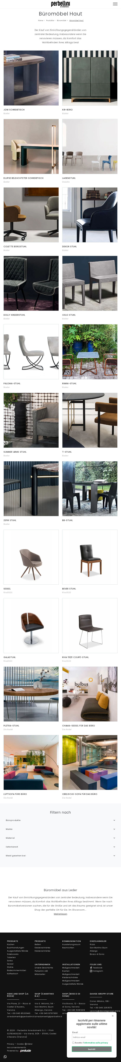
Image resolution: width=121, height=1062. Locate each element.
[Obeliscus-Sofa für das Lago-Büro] (89, 762)
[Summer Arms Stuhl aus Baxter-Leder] (31, 420)
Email (75, 1032)
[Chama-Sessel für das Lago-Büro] (89, 694)
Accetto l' (91, 1043)
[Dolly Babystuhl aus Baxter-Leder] (31, 283)
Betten (38, 944)
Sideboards (13, 954)
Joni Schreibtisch (14, 109)
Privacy (10, 1044)
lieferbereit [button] (12, 846)
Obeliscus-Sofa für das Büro (79, 794)
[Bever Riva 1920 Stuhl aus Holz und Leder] (89, 557)
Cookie (20, 1044)
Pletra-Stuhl (11, 725)
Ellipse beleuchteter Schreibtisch (23, 178)
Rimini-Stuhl (69, 383)
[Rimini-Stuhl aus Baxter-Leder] (89, 351)
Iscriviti (91, 1049)
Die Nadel (8, 729)
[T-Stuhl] (89, 420)
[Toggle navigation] (115, 4)
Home (40, 20)
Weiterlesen (60, 913)
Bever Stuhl (69, 588)
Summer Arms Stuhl (15, 451)
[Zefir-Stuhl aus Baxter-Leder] (31, 488)
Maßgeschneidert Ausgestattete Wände (72, 982)
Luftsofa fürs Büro (15, 794)
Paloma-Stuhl (12, 383)
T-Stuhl (67, 451)
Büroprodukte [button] (13, 820)
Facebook (97, 967)
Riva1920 (8, 592)
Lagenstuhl (69, 178)
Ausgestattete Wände (17, 951)
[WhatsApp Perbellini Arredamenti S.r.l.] (5, 1057)
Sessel (7, 588)
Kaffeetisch (12, 973)
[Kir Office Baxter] (89, 77)
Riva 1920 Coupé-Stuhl (75, 657)
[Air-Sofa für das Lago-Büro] (31, 762)
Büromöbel (61, 20)
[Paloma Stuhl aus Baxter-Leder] (31, 351)
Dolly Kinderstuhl (14, 314)
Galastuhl (10, 657)
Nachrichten (68, 947)
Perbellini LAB (41, 971)
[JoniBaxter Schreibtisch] (31, 77)
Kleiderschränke (42, 947)
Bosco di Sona (97, 954)
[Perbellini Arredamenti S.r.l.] (60, 4)
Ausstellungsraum (71, 944)
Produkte (50, 20)
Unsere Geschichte (44, 967)
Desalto (66, 182)
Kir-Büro (67, 109)
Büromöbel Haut (77, 20)
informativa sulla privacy (96, 1042)
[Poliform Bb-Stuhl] (89, 488)
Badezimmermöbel (16, 970)
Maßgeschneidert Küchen (71, 969)
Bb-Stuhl (67, 520)
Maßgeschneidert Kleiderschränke (71, 976)
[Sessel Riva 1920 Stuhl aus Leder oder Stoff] (31, 557)
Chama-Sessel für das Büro (78, 725)
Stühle (10, 967)
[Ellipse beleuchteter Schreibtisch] (31, 146)
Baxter (7, 113)
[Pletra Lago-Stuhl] (31, 694)
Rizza (92, 944)
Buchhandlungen (15, 947)
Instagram (97, 971)
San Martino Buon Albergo (99, 949)
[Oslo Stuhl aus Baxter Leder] (89, 283)
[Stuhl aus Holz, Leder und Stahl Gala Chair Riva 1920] (31, 625)
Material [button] (10, 838)
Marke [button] (9, 829)
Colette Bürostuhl (15, 246)
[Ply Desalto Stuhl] (89, 146)
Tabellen (11, 957)
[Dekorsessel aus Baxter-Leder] (89, 214)
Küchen (10, 944)
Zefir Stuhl (10, 520)
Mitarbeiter (40, 974)
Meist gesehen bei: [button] (16, 855)
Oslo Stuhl (69, 314)
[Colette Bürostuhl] (31, 214)
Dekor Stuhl (69, 246)
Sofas (10, 960)
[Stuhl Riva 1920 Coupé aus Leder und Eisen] (89, 625)
